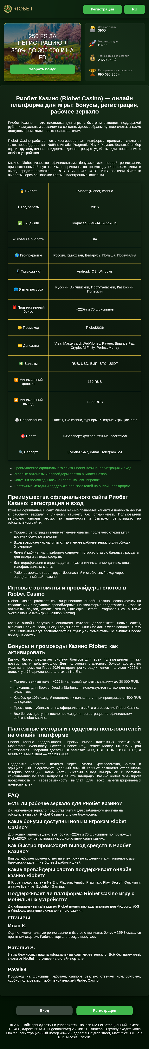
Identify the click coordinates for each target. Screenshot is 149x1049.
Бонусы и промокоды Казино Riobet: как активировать (57, 480)
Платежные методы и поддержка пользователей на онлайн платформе (72, 486)
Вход (44, 1011)
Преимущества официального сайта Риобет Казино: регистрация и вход (72, 468)
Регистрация (102, 9)
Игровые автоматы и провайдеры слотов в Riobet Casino (60, 474)
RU (134, 9)
